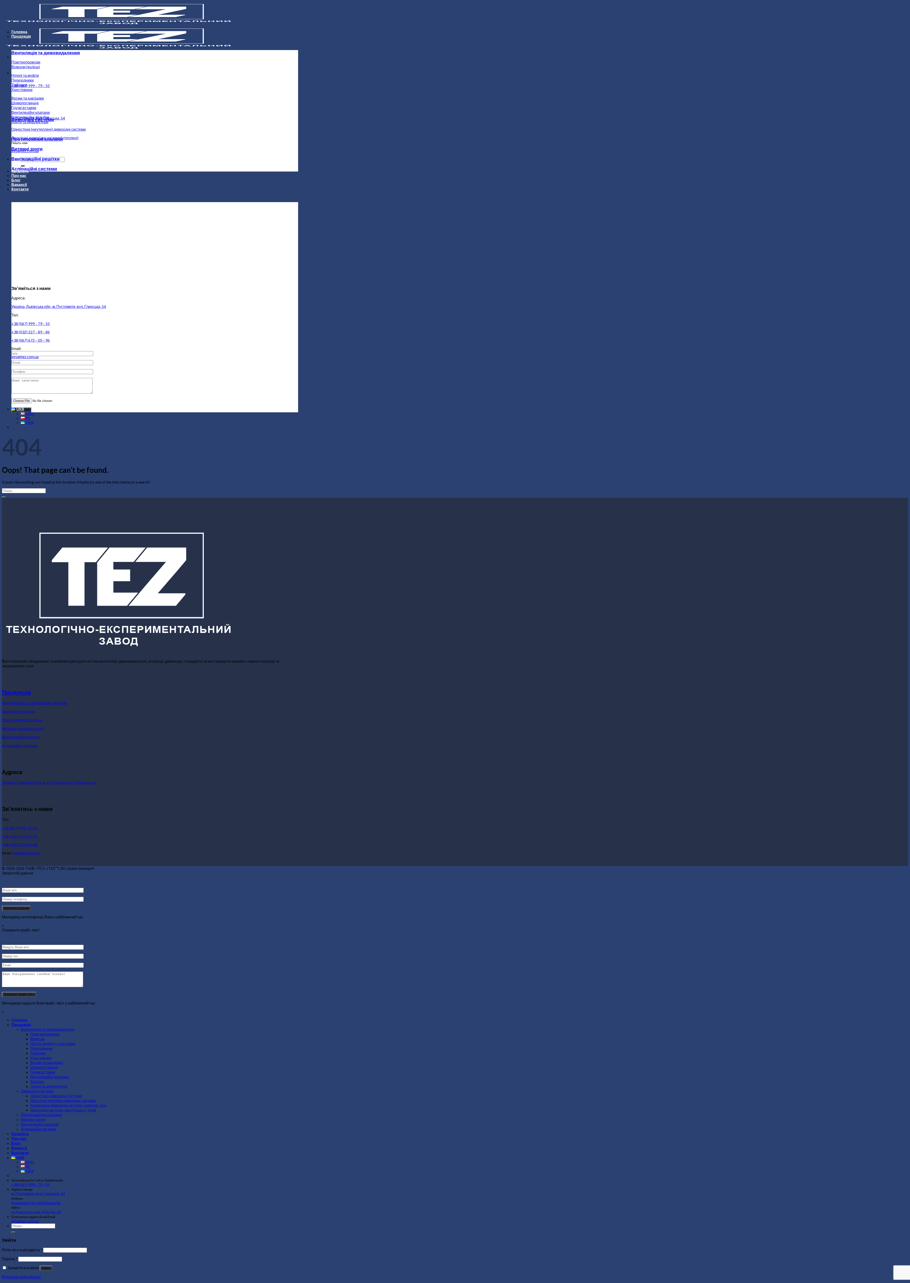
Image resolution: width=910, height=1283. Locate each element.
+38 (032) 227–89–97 (19, 836)
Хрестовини (21, 89)
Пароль (10, 1258)
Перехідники (22, 80)
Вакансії (19, 184)
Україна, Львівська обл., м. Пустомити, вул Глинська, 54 (49, 782)
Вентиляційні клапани (30, 112)
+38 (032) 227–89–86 (19, 844)
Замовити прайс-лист (19, 994)
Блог (16, 180)
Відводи (37, 1039)
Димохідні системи (32, 119)
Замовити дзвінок (16, 908)
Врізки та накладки (27, 98)
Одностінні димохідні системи (56, 1095)
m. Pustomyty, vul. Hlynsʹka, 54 (36, 1211)
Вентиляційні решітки (35, 158)
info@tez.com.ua (25, 356)
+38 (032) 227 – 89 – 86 (30, 332)
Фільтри (37, 1081)
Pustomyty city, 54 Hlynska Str (36, 1202)
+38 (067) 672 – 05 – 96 (30, 340)
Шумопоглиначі (25, 103)
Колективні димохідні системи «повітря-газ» (68, 1105)
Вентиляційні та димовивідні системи (34, 703)
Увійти (46, 1268)
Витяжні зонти (27, 148)
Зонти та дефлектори (48, 1086)
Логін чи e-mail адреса (22, 1249)
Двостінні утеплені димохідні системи (63, 1100)
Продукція (21, 36)
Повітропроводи (25, 62)
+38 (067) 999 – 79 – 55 (30, 85)
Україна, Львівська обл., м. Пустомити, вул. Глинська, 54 (58, 306)
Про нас (18, 175)
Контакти (20, 189)
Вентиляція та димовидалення (45, 52)
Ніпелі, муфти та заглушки (52, 1043)
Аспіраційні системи (34, 168)
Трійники (19, 85)
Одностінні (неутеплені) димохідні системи (48, 129)
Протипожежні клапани (37, 139)
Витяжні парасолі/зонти (23, 728)
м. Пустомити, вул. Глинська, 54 (38, 1193)
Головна (19, 31)
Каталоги (20, 171)
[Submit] (4, 497)
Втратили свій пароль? (21, 1276)
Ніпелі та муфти (25, 75)
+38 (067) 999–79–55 (19, 828)
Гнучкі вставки (23, 107)
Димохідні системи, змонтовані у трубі (63, 1110)
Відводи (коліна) (25, 67)
